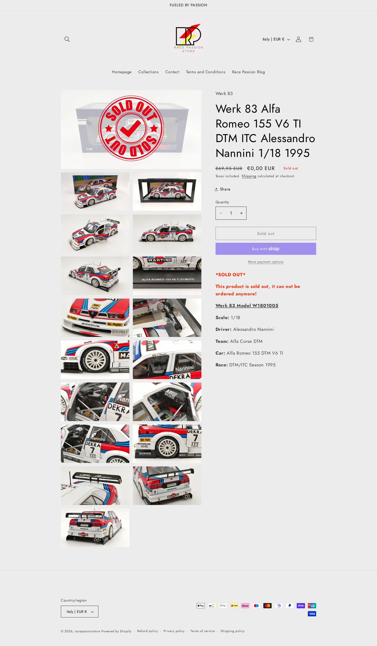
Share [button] (225, 189)
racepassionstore (87, 631)
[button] (67, 39)
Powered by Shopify (116, 631)
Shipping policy (233, 631)
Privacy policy (174, 631)
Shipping (249, 175)
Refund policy (147, 631)
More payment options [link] (266, 261)
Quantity (222, 202)
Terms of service (202, 631)
